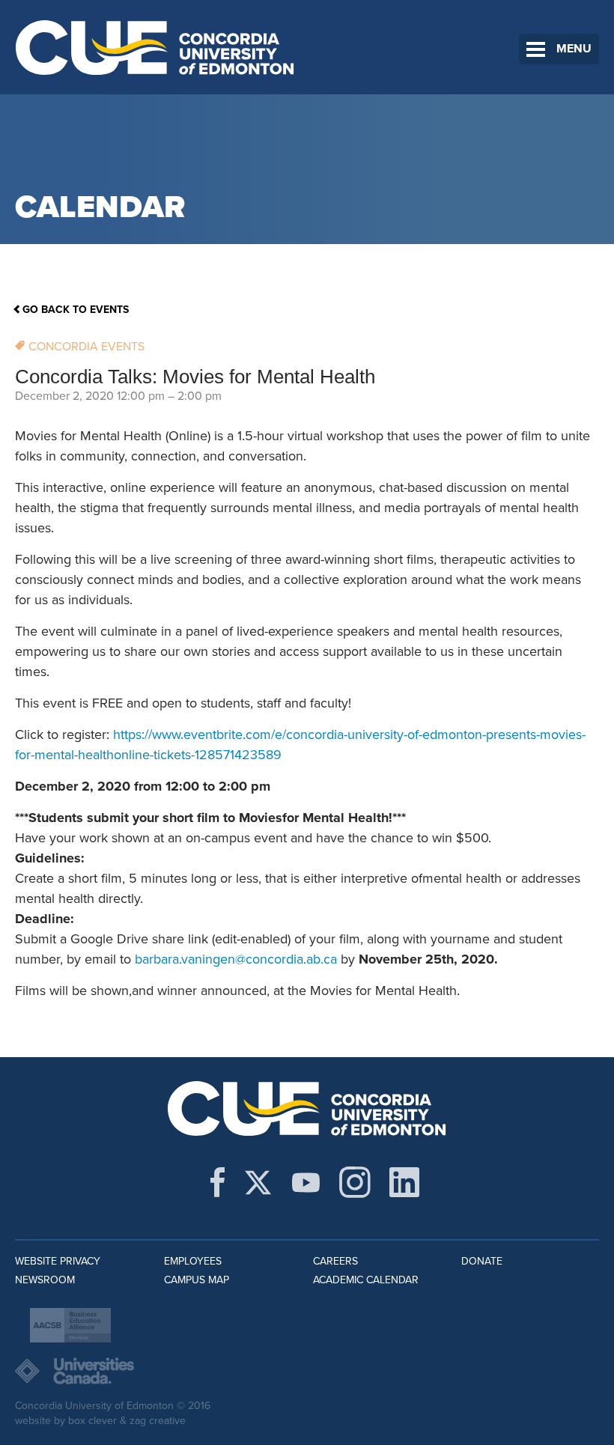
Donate (481, 1261)
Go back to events (75, 309)
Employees (193, 1261)
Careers (335, 1261)
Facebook (217, 1182)
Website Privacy (57, 1261)
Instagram (355, 1182)
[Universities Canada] (307, 1370)
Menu (574, 48)
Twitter (258, 1182)
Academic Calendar (366, 1280)
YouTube (305, 1182)
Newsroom (45, 1280)
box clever (92, 1420)
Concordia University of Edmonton (155, 47)
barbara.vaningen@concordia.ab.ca (236, 959)
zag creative (158, 1420)
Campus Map (196, 1280)
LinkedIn (404, 1182)
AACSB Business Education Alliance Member (70, 1325)
